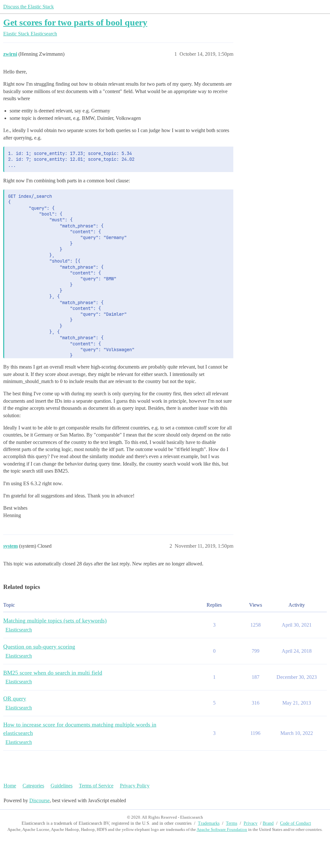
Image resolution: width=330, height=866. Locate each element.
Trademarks (208, 823)
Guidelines (62, 785)
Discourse (39, 800)
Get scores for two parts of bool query (75, 22)
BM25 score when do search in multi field (52, 672)
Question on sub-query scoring (39, 646)
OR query (14, 698)
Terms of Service (96, 785)
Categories (33, 785)
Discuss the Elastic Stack (28, 6)
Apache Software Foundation (222, 829)
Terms (231, 823)
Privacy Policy (135, 785)
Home (10, 785)
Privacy (250, 823)
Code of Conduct (295, 823)
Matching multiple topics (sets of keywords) (55, 620)
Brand (268, 823)
